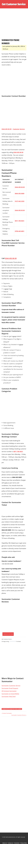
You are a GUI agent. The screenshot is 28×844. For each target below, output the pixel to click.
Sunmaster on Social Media (10, 694)
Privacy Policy (24, 843)
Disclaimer (16, 843)
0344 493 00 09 (20, 187)
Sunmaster (4, 709)
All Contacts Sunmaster (9, 691)
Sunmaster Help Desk (9, 696)
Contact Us (10, 843)
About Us (4, 843)
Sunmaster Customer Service (11, 685)
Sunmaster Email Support (10, 688)
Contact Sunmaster (7, 713)
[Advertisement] (14, 24)
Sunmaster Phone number (15, 709)
